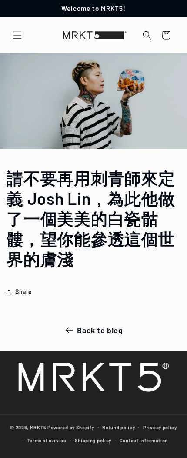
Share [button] (23, 291)
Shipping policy (93, 440)
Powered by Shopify (70, 427)
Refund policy (118, 427)
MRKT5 (38, 427)
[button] (17, 35)
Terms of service (47, 440)
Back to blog (100, 330)
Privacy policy (160, 427)
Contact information (144, 440)
